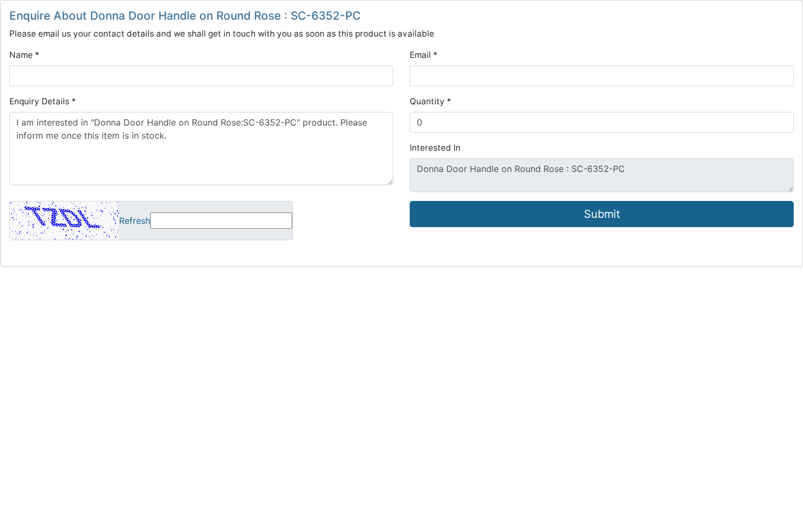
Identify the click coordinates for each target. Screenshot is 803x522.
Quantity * (430, 101)
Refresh (134, 220)
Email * (424, 55)
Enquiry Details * (42, 101)
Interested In (435, 148)
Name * (24, 55)
